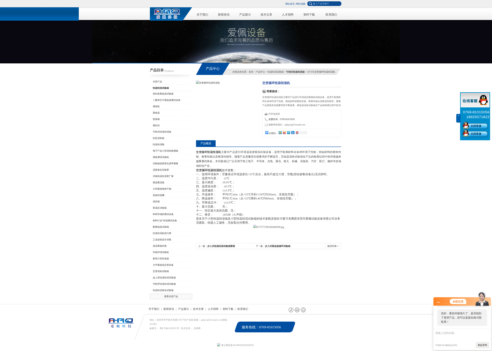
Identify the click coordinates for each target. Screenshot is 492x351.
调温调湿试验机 (161, 157)
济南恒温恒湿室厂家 (163, 176)
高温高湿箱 (158, 182)
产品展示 (245, 14)
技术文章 (266, 14)
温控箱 (156, 201)
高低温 (156, 112)
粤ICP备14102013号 (170, 328)
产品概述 (205, 143)
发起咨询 (482, 345)
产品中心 (260, 72)
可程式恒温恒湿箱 (162, 131)
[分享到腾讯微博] (288, 132)
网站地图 (300, 3)
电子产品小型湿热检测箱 (165, 150)
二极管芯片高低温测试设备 (166, 100)
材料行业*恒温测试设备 (165, 220)
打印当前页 (274, 114)
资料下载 (309, 14)
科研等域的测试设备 (163, 214)
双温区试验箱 (160, 208)
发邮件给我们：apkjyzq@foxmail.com (286, 124)
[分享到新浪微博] (284, 132)
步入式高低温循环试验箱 (277, 246)
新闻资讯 (223, 14)
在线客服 (476, 125)
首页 (251, 72)
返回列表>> (333, 246)
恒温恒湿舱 (158, 144)
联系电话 (291, 309)
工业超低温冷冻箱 (162, 239)
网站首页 (290, 3)
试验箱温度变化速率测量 (165, 163)
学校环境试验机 (161, 252)
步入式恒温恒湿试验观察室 (221, 246)
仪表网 (197, 328)
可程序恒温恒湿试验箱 (164, 284)
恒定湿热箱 (158, 138)
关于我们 (202, 14)
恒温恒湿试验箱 (276, 72)
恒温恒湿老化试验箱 (163, 290)
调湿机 (156, 106)
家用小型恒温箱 (161, 258)
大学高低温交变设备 (163, 265)
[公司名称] (169, 13)
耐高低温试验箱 (161, 227)
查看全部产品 (171, 296)
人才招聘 (287, 14)
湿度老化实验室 (161, 169)
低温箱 (156, 119)
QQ (303, 309)
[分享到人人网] (293, 132)
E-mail (297, 309)
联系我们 (331, 14)
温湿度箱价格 (160, 246)
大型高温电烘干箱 (162, 189)
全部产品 (157, 81)
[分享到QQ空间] (280, 132)
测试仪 (156, 125)
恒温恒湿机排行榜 (162, 233)
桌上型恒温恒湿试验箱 (164, 277)
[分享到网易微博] (297, 132)
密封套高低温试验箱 (163, 93)
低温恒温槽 (158, 195)
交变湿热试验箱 (161, 271)
